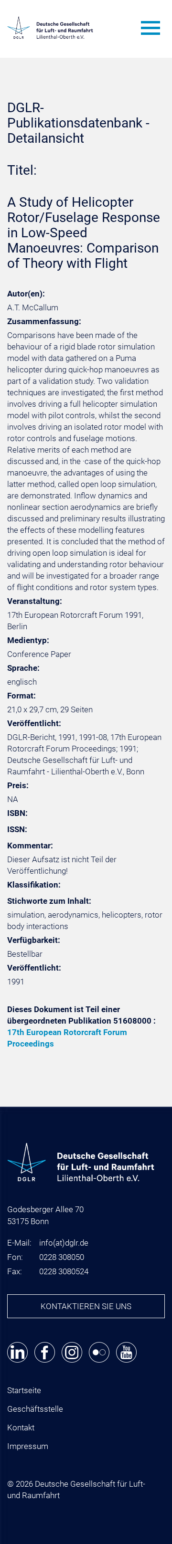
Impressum (27, 1446)
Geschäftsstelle (35, 1409)
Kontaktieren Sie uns (86, 1306)
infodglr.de (63, 1243)
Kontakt (20, 1427)
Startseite (24, 1390)
